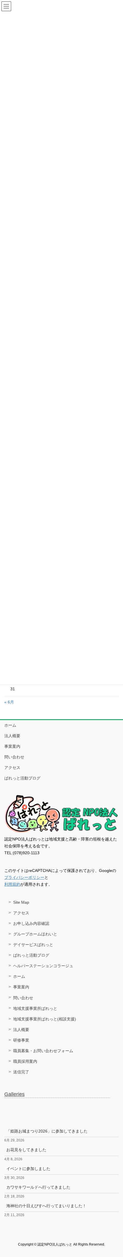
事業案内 (12, 746)
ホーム (10, 725)
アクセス (12, 767)
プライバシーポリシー (24, 877)
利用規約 (12, 884)
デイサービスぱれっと (33, 944)
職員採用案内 (25, 1061)
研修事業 (21, 1040)
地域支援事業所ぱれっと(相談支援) (44, 1019)
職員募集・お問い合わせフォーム (43, 1050)
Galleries (14, 1094)
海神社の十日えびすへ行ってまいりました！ (46, 1206)
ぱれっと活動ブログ (22, 778)
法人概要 (12, 735)
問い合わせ (14, 757)
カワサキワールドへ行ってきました (38, 1187)
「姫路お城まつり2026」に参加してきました (47, 1131)
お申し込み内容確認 (31, 923)
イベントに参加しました (28, 1168)
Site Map (21, 902)
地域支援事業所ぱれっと (35, 1008)
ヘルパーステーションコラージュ (43, 965)
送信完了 (21, 1072)
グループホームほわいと (35, 934)
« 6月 (9, 702)
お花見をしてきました (26, 1149)
